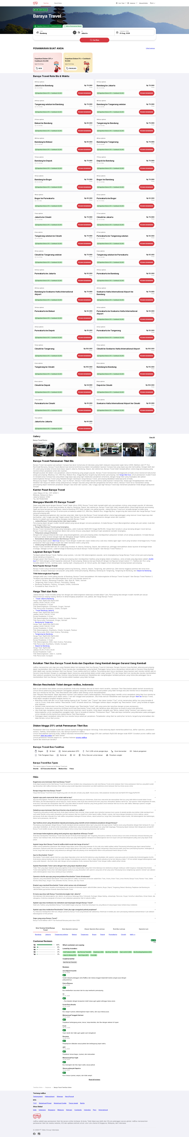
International (103, 1110)
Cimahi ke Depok (42, 385)
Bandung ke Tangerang (107, 142)
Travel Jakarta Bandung (45, 599)
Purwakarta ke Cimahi (45, 403)
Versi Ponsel (69, 1096)
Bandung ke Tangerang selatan (111, 104)
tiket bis (139, 696)
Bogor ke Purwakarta (44, 198)
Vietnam (69, 1110)
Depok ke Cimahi (104, 385)
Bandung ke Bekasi (43, 142)
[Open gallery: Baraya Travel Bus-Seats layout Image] (133, 449)
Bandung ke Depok (43, 161)
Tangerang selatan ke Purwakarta (112, 255)
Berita (82, 1103)
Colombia (87, 1110)
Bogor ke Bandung (105, 179)
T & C (35, 1103)
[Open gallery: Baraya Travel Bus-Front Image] (43, 449)
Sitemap (60, 1096)
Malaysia (60, 1110)
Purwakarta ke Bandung (108, 273)
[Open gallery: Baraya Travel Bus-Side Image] (88, 449)
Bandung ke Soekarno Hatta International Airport (54, 293)
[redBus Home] (35, 3)
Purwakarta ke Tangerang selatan (112, 236)
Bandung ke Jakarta (106, 85)
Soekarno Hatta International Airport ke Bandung (115, 293)
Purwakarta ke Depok (45, 330)
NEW (40, 68)
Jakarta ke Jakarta (43, 421)
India (34, 1110)
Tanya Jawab (73, 1103)
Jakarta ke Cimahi (43, 217)
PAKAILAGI (72, 68)
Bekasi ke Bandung (43, 123)
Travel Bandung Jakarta (45, 610)
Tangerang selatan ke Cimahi (48, 236)
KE (82, 31)
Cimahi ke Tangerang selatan (48, 255)
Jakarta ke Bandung (44, 85)
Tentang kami (38, 1096)
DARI (41, 31)
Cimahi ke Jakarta (105, 217)
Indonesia (42, 1110)
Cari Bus (96, 40)
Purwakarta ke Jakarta (45, 273)
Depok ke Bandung (105, 161)
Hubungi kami (49, 1096)
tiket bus (55, 541)
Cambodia (78, 1110)
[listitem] (37, 55)
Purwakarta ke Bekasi (45, 311)
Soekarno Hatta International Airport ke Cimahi (118, 403)
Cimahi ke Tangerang (44, 349)
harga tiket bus (125, 475)
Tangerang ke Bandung (107, 123)
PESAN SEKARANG (84, 93)
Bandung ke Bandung (106, 367)
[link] (47, 62)
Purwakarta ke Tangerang (109, 330)
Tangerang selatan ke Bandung (49, 104)
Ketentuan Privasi (45, 1103)
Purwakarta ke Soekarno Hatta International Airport (117, 312)
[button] (74, 32)
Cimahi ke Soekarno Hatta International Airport (118, 349)
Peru (94, 1110)
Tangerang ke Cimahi (44, 367)
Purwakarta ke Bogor (106, 198)
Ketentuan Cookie (60, 1103)
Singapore (51, 1110)
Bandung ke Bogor (43, 179)
